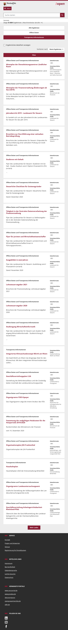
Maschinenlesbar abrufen (31, 23)
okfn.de (7, 605)
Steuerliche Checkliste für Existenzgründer (23, 186)
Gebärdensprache (11, 570)
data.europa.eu (10, 598)
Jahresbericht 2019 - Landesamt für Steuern (24, 113)
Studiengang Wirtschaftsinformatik (20, 327)
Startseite (6, 20)
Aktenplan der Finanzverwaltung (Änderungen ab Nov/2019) (26, 89)
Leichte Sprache (10, 574)
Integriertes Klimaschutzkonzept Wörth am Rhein (26, 354)
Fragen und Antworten (12, 543)
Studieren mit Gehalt (14, 159)
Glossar (7, 547)
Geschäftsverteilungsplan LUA (18, 376)
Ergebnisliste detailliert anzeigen (18, 45)
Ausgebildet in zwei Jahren (17, 260)
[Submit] (62, 15)
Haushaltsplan (12, 466)
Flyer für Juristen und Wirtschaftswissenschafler (26, 236)
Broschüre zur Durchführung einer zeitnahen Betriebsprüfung (24, 135)
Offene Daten (34, 33)
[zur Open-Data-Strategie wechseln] (60, 4)
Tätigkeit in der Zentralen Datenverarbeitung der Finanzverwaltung (26, 212)
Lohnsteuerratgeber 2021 (16, 284)
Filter (34, 55)
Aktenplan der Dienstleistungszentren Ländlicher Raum (26, 65)
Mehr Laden (34, 528)
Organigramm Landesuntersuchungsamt (23, 486)
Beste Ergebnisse (56, 49)
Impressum (8, 563)
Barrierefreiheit (10, 567)
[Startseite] (9, 4)
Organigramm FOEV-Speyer (17, 397)
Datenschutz (9, 577)
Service (12, 536)
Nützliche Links (15, 559)
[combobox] (32, 15)
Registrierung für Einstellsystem (15, 550)
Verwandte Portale (17, 586)
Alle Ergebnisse (34, 28)
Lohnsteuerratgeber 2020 (16, 305)
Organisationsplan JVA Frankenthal (20, 445)
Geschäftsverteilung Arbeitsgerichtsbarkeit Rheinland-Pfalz (24, 508)
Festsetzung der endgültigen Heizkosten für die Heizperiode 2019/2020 (25, 421)
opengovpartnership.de (13, 601)
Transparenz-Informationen (34, 37)
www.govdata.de (10, 594)
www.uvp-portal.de (11, 591)
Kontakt (7, 540)
